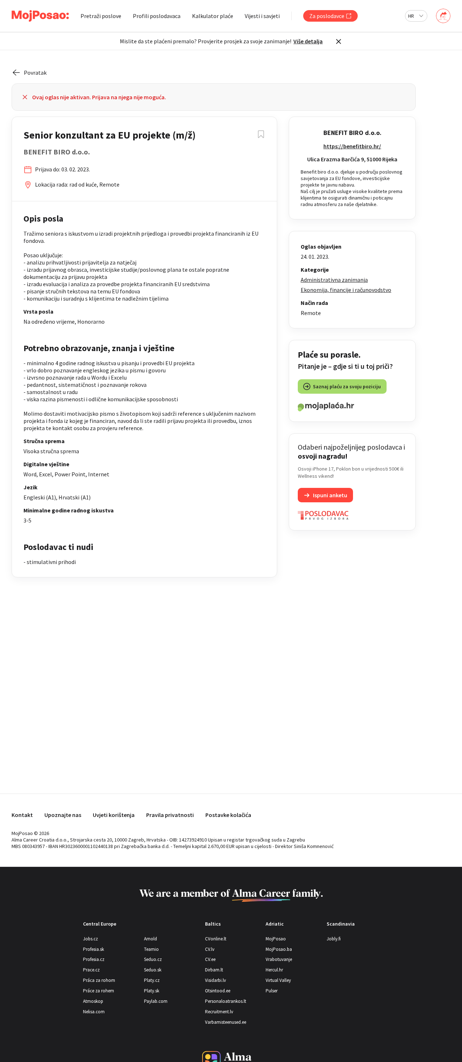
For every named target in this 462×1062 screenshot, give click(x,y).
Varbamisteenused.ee (225, 1022)
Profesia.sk (93, 949)
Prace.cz (91, 970)
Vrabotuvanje (279, 959)
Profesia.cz (93, 959)
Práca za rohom (99, 980)
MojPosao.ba (279, 949)
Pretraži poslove (100, 15)
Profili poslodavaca (156, 15)
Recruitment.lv (219, 1012)
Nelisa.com (94, 1012)
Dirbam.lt (214, 970)
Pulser (272, 991)
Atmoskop (93, 1001)
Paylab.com (155, 1001)
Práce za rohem (98, 991)
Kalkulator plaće (212, 15)
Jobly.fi (334, 939)
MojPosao (276, 939)
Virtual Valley (278, 980)
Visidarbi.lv (215, 980)
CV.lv (209, 949)
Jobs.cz (90, 939)
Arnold (150, 939)
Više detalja (308, 41)
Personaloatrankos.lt (225, 1001)
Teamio (151, 949)
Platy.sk (151, 991)
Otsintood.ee (217, 991)
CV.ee (210, 959)
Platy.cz (152, 980)
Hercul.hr (274, 970)
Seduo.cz (153, 959)
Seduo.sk (152, 970)
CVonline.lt (215, 939)
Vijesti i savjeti (262, 15)
